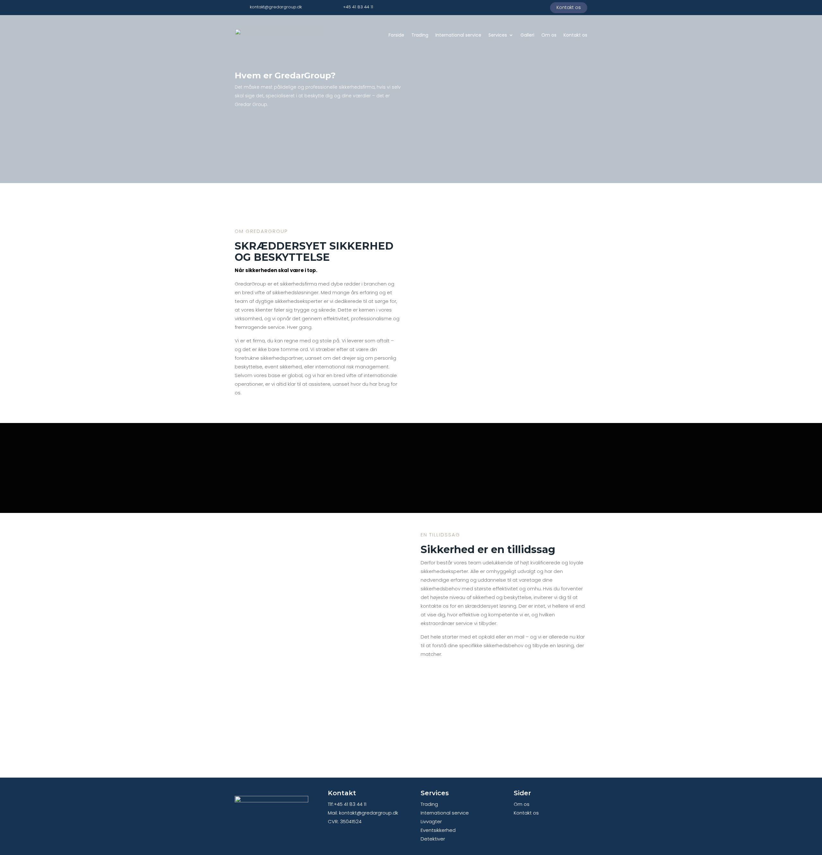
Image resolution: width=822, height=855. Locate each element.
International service (458, 35)
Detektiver (433, 838)
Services (497, 35)
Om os (548, 35)
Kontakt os (568, 7)
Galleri (527, 35)
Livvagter (431, 821)
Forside (396, 35)
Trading (419, 35)
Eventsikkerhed (438, 830)
